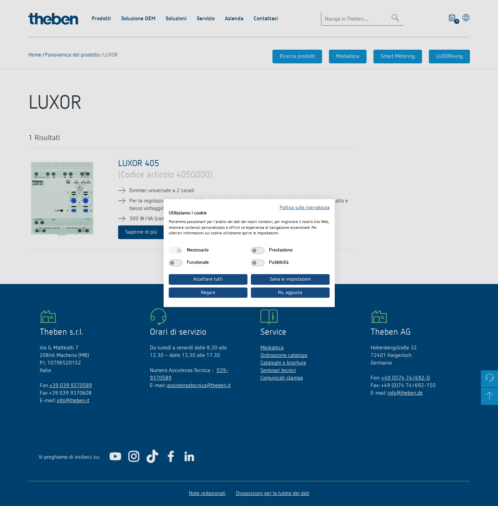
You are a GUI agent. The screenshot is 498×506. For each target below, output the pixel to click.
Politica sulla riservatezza (305, 207)
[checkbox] (175, 250)
